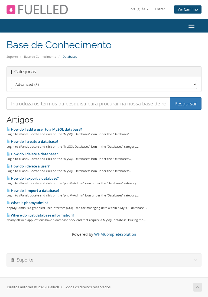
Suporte (12, 56)
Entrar (160, 9)
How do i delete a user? (30, 166)
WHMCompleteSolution (115, 234)
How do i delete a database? (34, 153)
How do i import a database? (34, 190)
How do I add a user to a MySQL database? (46, 129)
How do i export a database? (34, 178)
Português (137, 9)
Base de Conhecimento (40, 56)
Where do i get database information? (42, 215)
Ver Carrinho (188, 9)
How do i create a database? (34, 141)
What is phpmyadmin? (29, 202)
